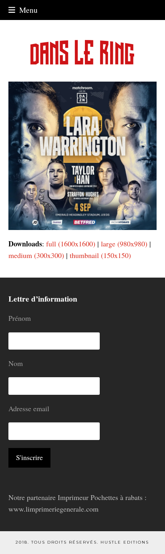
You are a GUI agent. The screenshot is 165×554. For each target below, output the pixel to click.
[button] (23, 10)
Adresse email (28, 408)
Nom (15, 363)
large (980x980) (124, 243)
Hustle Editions (125, 542)
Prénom (19, 318)
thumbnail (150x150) (100, 255)
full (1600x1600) (70, 243)
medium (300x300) (36, 255)
